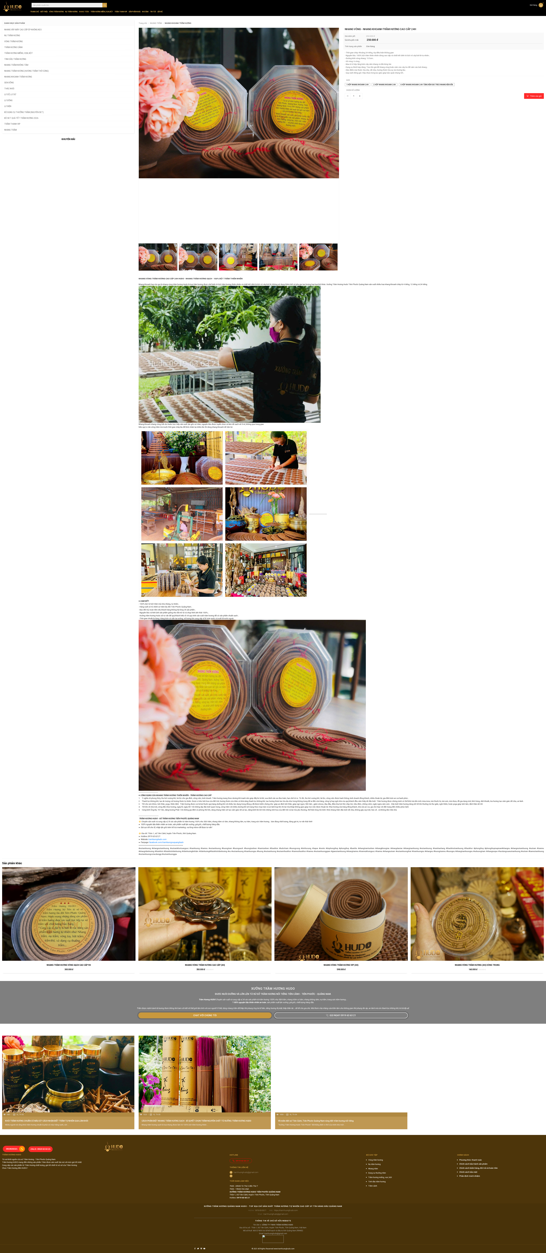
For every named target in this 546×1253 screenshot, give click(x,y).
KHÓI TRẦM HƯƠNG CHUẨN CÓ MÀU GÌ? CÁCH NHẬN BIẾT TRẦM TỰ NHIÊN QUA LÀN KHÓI (46, 1121)
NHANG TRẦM (84, 12)
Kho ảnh (145, 12)
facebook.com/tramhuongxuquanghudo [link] (166, 842)
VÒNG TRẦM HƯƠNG (56, 12)
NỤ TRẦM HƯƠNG (71, 12)
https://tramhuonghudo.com (283, 1210)
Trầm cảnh (372, 1185)
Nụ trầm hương (374, 1164)
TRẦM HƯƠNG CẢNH (13, 47)
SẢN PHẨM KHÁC (135, 12)
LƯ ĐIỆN (7, 106)
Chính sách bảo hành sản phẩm (473, 1164)
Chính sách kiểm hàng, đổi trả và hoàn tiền (478, 1168)
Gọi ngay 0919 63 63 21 (343, 1015)
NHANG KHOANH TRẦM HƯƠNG (178, 23)
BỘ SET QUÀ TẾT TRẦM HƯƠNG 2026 (21, 118)
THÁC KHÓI (9, 88)
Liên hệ (159, 12)
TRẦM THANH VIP (120, 12)
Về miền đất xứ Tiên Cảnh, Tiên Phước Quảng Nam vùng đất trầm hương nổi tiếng (316, 1121)
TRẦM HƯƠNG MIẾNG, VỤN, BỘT (101, 12)
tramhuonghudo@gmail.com (246, 1172)
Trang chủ (34, 12)
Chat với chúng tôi (205, 1015)
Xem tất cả (536, 1030)
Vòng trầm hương (375, 1160)
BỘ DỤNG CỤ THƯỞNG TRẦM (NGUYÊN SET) (24, 112)
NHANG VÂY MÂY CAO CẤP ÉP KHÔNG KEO (23, 29)
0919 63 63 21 (242, 1160)
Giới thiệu (44, 12)
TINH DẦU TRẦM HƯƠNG (15, 59)
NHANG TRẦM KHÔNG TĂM (16, 65)
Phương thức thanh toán (470, 1160)
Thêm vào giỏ (536, 96)
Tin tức (153, 12)
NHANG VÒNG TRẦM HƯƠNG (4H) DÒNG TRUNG (477, 965)
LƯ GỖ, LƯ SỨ (10, 94)
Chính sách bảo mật (468, 1172)
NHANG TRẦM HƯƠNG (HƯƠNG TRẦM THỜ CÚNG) (26, 71)
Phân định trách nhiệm (469, 1176)
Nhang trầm (373, 1168)
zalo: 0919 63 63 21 (40, 1149)
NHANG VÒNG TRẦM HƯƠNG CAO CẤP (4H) (205, 965)
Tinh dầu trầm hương (377, 1181)
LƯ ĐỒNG (8, 100)
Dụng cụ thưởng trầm (377, 1173)
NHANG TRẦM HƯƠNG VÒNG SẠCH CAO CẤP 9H (69, 965)
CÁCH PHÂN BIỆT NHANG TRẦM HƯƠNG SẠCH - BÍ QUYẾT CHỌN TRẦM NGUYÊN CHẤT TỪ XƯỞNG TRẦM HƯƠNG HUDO (196, 1121)
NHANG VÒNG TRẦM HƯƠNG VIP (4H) (341, 965)
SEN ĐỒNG (9, 82)
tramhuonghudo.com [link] (157, 839)
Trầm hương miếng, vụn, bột (380, 1177)
